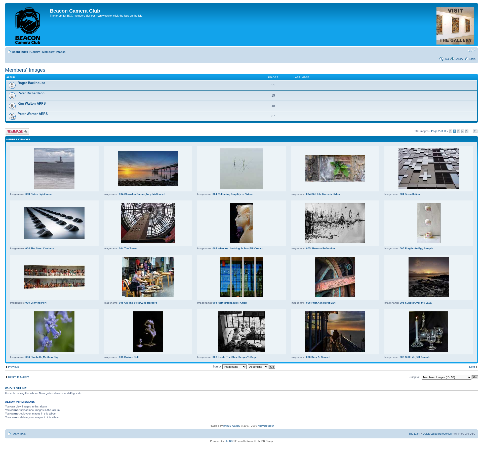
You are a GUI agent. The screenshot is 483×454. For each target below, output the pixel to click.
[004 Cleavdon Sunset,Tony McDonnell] (148, 185)
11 (475, 131)
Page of (438, 131)
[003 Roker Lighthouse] (54, 187)
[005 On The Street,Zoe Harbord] (148, 296)
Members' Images (53, 51)
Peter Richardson (31, 93)
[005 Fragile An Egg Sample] (428, 242)
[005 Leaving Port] (54, 288)
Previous (13, 366)
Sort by (217, 366)
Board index (20, 51)
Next (472, 366)
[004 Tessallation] (428, 187)
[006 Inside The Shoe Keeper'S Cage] (241, 350)
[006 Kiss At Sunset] (335, 350)
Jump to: (414, 377)
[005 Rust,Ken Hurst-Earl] (335, 296)
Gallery (35, 51)
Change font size (471, 51)
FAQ (446, 58)
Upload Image (13, 129)
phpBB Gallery (231, 425)
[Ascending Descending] (261, 366)
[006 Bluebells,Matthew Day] (54, 350)
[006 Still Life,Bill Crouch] (428, 350)
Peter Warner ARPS (33, 114)
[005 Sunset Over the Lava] (429, 296)
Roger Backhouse (31, 83)
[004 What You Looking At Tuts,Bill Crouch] (241, 242)
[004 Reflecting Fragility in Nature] (241, 187)
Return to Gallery (18, 376)
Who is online (15, 388)
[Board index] (28, 24)
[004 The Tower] (148, 242)
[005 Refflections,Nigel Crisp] (241, 296)
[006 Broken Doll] (148, 350)
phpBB (229, 441)
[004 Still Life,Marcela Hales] (335, 181)
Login (472, 58)
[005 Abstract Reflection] (335, 242)
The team (414, 433)
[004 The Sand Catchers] (54, 238)
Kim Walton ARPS (32, 103)
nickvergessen (266, 425)
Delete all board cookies (437, 433)
